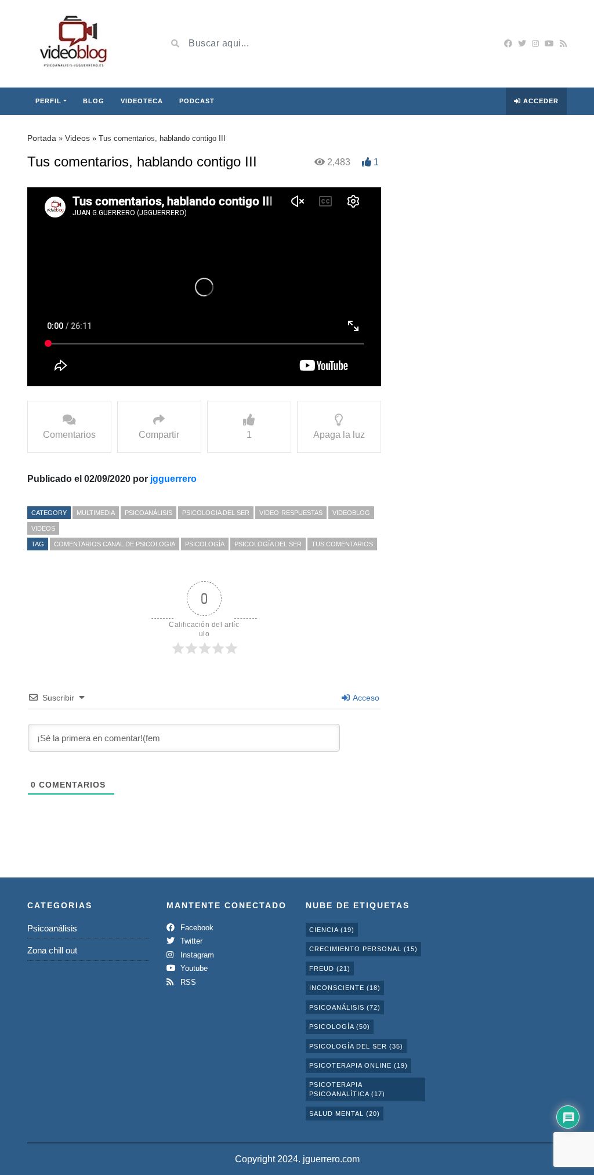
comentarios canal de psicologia (114, 544)
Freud (329, 968)
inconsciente (345, 987)
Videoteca (142, 100)
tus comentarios (342, 544)
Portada (41, 138)
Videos (77, 138)
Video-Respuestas (291, 512)
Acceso (365, 697)
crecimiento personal (363, 948)
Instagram (196, 955)
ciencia (331, 929)
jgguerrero (173, 479)
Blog (93, 100)
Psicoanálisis (148, 512)
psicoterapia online (358, 1065)
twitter (190, 941)
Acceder (540, 100)
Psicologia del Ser (215, 512)
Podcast (197, 100)
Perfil (48, 100)
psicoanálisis (345, 1007)
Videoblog (351, 512)
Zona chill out (52, 950)
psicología (204, 544)
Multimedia (96, 512)
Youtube (193, 968)
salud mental (344, 1113)
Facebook (195, 927)
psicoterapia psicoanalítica (347, 1089)
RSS (187, 982)
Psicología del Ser (268, 544)
